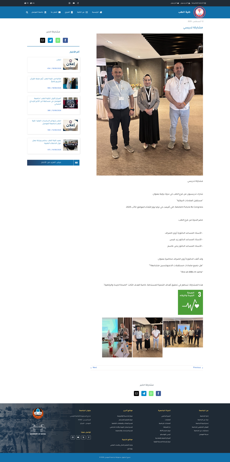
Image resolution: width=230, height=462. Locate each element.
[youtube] (74, 3)
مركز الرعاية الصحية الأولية (162, 442)
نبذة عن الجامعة (203, 420)
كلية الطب (184, 12)
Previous (197, 368)
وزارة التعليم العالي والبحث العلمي (121, 445)
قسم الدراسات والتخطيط (124, 431)
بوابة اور (130, 449)
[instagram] (69, 3)
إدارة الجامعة (204, 416)
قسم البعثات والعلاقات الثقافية (122, 423)
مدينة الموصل (203, 434)
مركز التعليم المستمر (126, 420)
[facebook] (78, 3)
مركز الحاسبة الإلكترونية (125, 416)
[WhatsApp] (151, 393)
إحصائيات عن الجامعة (201, 431)
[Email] (136, 393)
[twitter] (83, 437)
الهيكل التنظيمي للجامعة (200, 427)
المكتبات (168, 420)
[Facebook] (158, 393)
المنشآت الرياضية (165, 423)
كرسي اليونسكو (165, 434)
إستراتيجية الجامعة (202, 423)
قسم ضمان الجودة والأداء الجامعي (121, 427)
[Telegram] (144, 393)
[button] (27, 12)
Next (95, 368)
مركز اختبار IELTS (165, 431)
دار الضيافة (167, 427)
